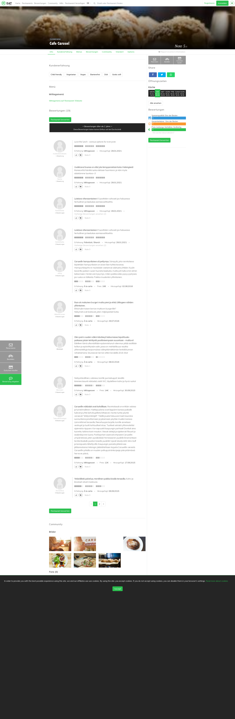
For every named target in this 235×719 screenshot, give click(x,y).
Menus (79, 52)
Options (131, 52)
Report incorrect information (172, 52)
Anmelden (222, 3)
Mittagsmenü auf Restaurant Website (65, 100)
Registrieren (209, 3)
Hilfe (61, 3)
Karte (17, 3)
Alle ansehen (155, 103)
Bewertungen (40, 3)
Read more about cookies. (217, 581)
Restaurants (27, 3)
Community (53, 3)
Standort (120, 52)
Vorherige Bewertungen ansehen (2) (90, 214)
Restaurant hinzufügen (75, 3)
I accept (117, 589)
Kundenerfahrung (64, 52)
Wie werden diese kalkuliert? (163, 133)
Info (51, 52)
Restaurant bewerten (159, 140)
